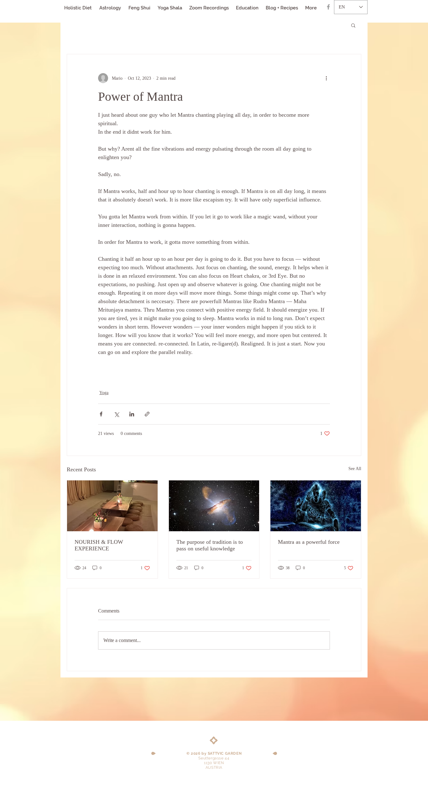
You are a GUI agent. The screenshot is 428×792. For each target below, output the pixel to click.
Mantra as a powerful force (309, 542)
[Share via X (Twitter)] (116, 414)
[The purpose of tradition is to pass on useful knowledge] (214, 505)
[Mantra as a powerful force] (315, 505)
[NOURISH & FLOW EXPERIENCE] (112, 505)
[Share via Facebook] (101, 414)
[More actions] (326, 78)
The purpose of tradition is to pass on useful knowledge (209, 545)
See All (354, 468)
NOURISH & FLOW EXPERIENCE (99, 545)
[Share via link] (147, 414)
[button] (353, 25)
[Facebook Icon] (328, 6)
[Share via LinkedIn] (132, 414)
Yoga (103, 392)
